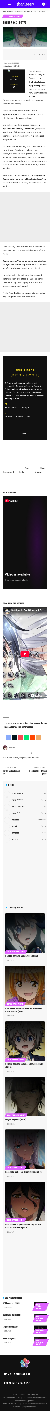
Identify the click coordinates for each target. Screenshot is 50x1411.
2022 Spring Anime (39, 1307)
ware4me (12, 747)
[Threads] (26, 753)
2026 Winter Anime (15, 1059)
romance (6, 727)
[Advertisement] (25, 217)
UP (37, 1395)
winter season (27, 727)
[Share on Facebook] (9, 52)
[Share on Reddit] (25, 52)
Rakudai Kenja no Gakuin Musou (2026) (22, 956)
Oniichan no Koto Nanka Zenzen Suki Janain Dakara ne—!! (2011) (23, 1010)
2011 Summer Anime (39, 1318)
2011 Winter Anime (15, 1004)
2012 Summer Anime (39, 1342)
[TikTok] (22, 753)
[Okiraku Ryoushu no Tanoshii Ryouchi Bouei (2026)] (25, 1041)
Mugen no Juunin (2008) (15, 1119)
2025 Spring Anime (15, 1167)
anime (31, 723)
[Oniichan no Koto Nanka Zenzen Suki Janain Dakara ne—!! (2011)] (25, 985)
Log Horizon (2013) (10, 1326)
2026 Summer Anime (16, 951)
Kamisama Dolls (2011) (12, 1315)
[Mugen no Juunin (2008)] (25, 1096)
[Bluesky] (29, 753)
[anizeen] (25, 4)
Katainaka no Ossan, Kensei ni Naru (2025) (24, 1172)
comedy (37, 723)
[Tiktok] (25, 826)
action (25, 723)
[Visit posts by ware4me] (5, 747)
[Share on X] (13, 52)
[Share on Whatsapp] (21, 52)
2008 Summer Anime (16, 1115)
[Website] (4, 753)
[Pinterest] (19, 753)
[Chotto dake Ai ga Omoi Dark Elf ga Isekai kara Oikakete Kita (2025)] (25, 1201)
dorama (44, 723)
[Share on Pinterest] (17, 52)
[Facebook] (7, 753)
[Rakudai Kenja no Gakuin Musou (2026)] (25, 933)
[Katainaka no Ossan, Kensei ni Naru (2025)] (25, 1149)
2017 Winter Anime (13, 16)
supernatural (15, 727)
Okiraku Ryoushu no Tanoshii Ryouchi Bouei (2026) (24, 1065)
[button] (5, 4)
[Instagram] (16, 753)
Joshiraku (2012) (9, 1338)
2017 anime (17, 723)
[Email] (29, 52)
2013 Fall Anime (40, 1331)
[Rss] (32, 753)
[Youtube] (25, 820)
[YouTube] (13, 753)
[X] (10, 753)
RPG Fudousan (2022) (11, 1303)
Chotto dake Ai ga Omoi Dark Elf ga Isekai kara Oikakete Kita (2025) (23, 1226)
